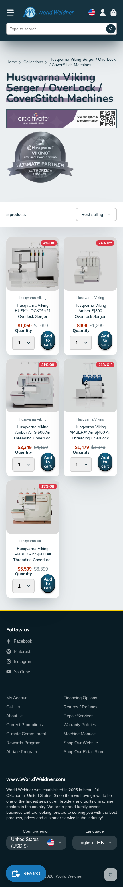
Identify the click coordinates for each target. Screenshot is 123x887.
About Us (15, 715)
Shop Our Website (81, 742)
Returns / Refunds (81, 706)
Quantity (23, 330)
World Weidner (69, 876)
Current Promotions (24, 724)
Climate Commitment (26, 733)
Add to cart (48, 340)
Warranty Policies (80, 724)
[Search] (111, 29)
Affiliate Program (21, 751)
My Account (17, 697)
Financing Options (80, 697)
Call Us (13, 706)
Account (102, 12)
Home (11, 62)
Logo (48, 12)
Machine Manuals (80, 733)
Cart (113, 12)
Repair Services (79, 715)
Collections (33, 62)
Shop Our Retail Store (84, 751)
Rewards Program (23, 742)
